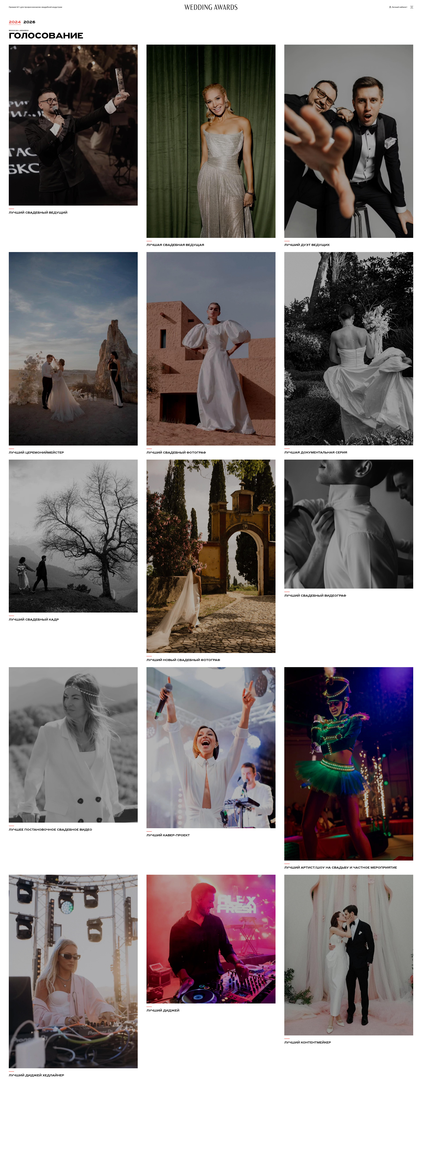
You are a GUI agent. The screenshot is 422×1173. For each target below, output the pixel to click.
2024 (15, 22)
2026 (29, 22)
